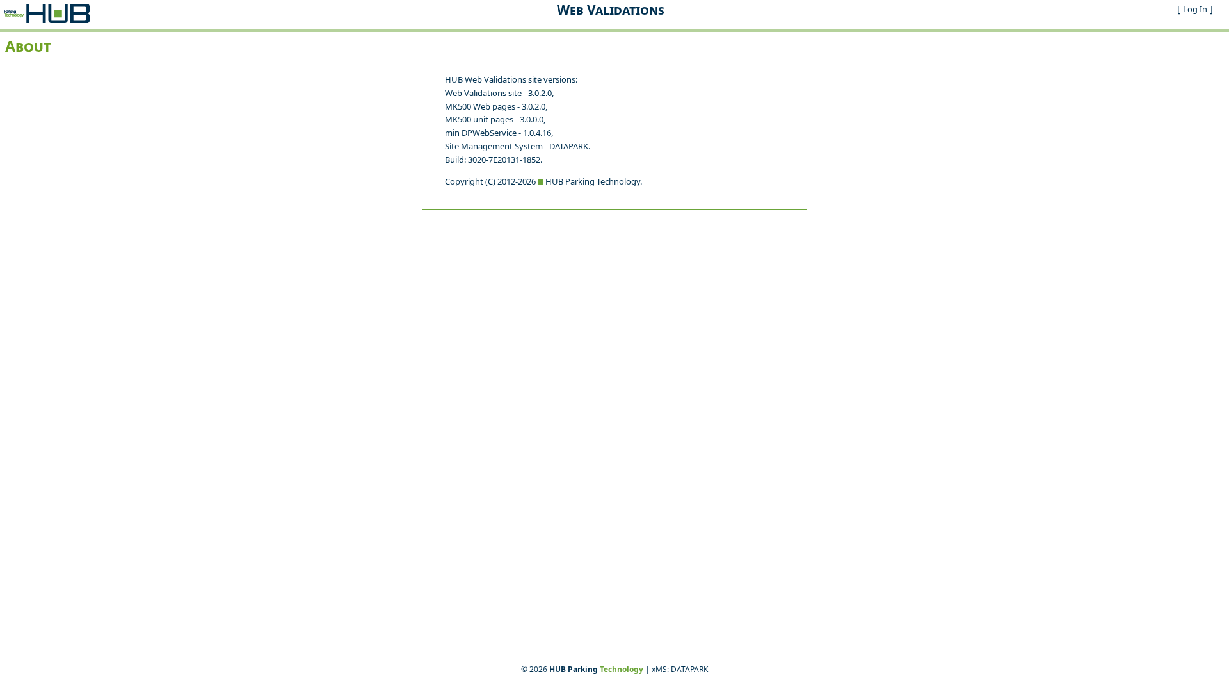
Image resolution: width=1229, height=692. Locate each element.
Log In (1195, 9)
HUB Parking (596, 669)
